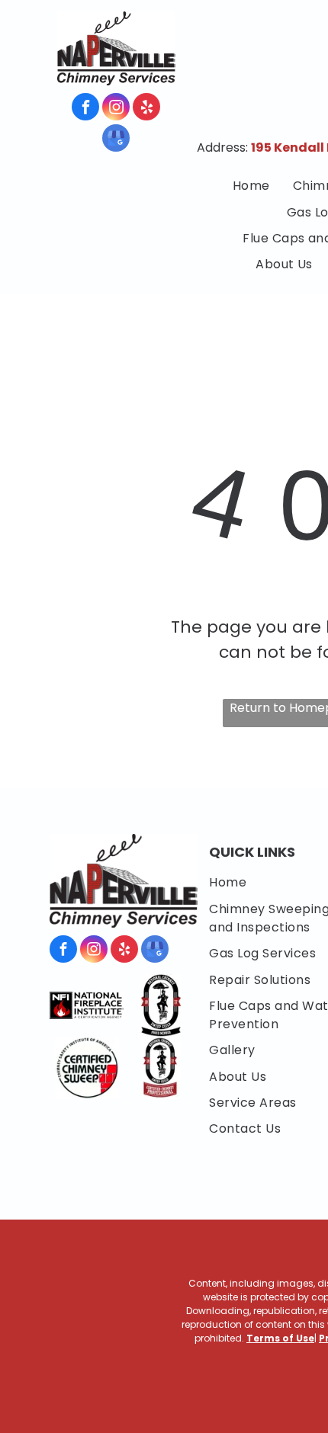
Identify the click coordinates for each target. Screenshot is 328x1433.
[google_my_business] (116, 139)
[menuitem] (251, 186)
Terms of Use (280, 1338)
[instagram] (116, 108)
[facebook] (85, 108)
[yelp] (146, 108)
